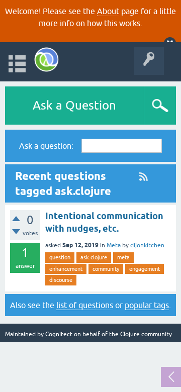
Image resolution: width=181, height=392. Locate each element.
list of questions (84, 305)
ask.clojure (93, 257)
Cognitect (58, 334)
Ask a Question (74, 105)
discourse (60, 280)
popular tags (147, 305)
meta (123, 257)
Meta (114, 245)
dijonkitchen (147, 245)
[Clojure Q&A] (46, 59)
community (106, 269)
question (59, 257)
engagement (144, 269)
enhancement (65, 269)
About (108, 11)
